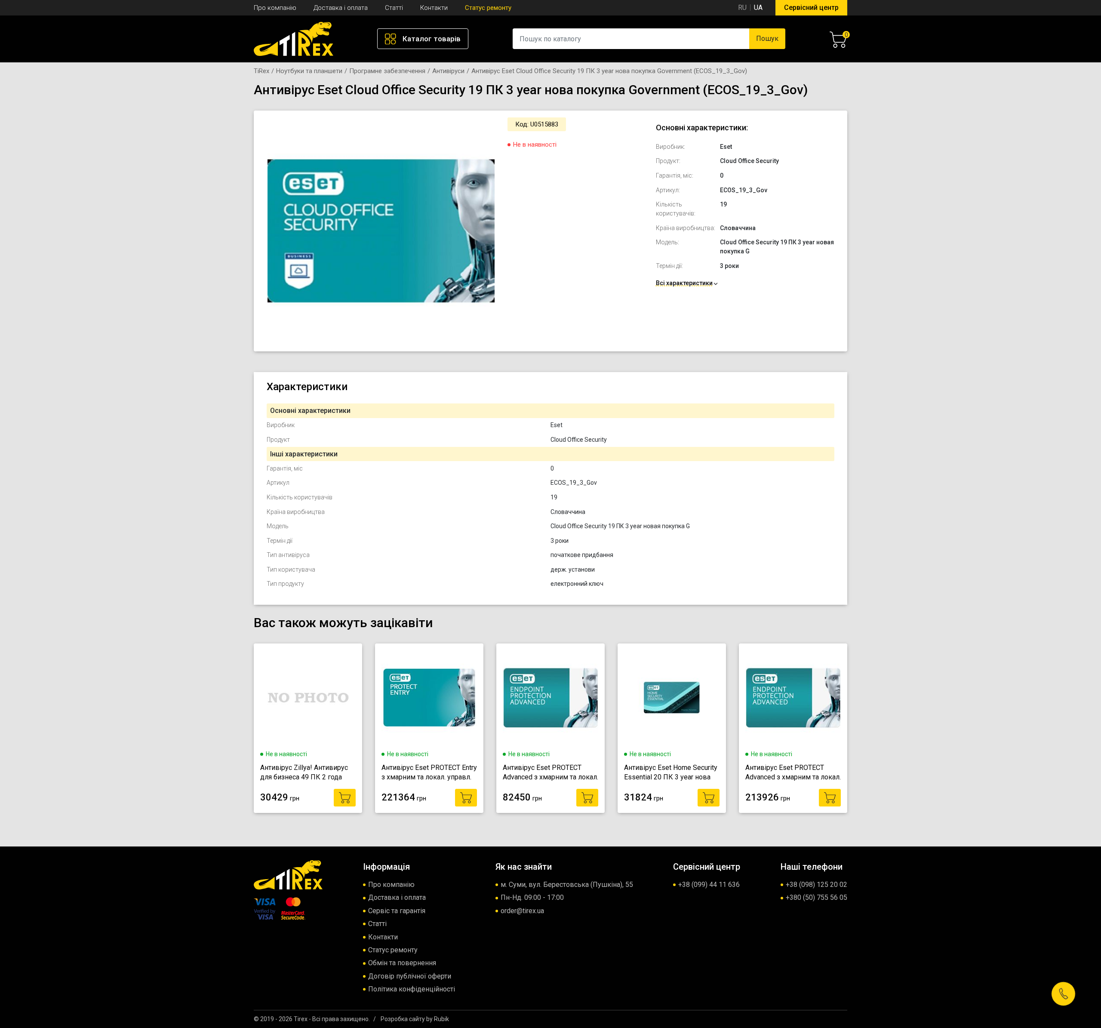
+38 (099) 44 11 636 (709, 884)
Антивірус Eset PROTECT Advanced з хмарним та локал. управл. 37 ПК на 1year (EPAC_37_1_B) (550, 772)
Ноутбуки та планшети (309, 71)
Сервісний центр (811, 7)
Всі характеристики (684, 283)
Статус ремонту (488, 8)
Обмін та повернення (402, 963)
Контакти (434, 8)
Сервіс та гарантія (396, 911)
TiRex (261, 71)
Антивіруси (448, 71)
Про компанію (275, 8)
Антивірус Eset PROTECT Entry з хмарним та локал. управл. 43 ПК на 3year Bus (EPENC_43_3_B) (429, 772)
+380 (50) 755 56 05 (816, 897)
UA (758, 7)
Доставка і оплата (341, 8)
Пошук (767, 38)
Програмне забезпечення (387, 71)
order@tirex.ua (522, 911)
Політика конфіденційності (411, 989)
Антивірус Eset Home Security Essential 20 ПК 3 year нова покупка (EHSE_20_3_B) (670, 772)
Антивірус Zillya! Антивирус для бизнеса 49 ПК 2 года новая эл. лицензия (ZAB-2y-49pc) (305, 772)
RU (742, 7)
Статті (394, 8)
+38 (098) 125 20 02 (816, 884)
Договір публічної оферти (409, 976)
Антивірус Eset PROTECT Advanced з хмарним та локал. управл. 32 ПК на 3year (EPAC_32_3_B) (793, 772)
